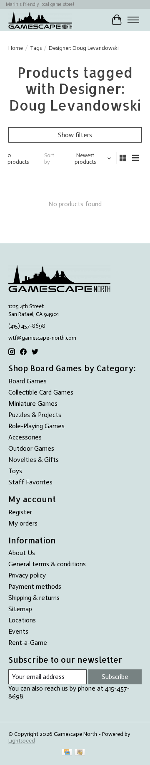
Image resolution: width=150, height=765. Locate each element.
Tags (36, 47)
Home (15, 47)
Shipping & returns (34, 598)
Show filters (75, 135)
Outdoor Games (31, 448)
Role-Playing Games (36, 426)
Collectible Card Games (40, 392)
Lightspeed (21, 740)
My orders (23, 523)
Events (18, 631)
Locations (22, 620)
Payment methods (34, 586)
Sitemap (20, 609)
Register (20, 512)
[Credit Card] (67, 753)
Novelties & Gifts (33, 460)
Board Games (27, 381)
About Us (21, 553)
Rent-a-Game (27, 643)
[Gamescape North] (40, 19)
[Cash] (80, 753)
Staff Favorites (30, 482)
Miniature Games (33, 403)
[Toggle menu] (133, 20)
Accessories (25, 437)
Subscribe (115, 677)
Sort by (49, 158)
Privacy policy (27, 575)
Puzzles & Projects (34, 415)
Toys (15, 471)
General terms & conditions (47, 564)
